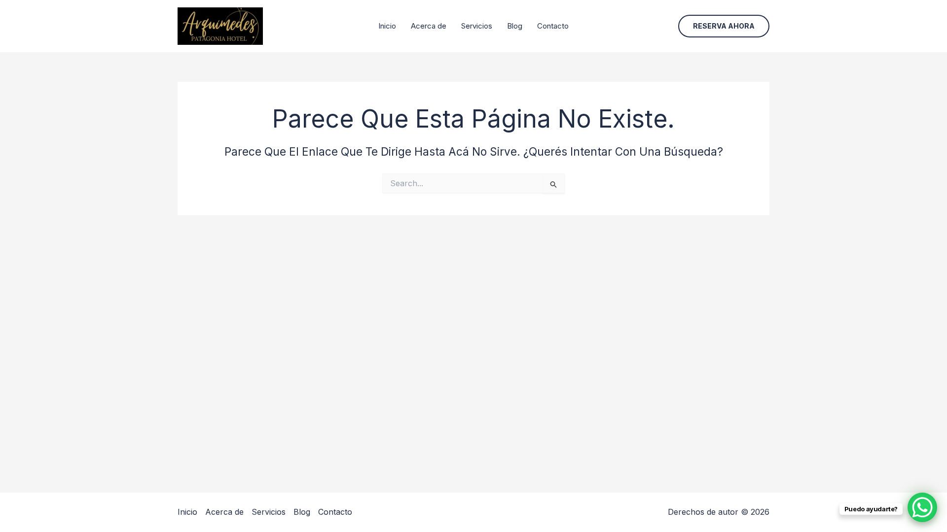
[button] (723, 26)
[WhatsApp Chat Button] (922, 507)
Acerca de (428, 26)
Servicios (476, 26)
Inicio (387, 26)
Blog (514, 26)
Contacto (553, 26)
